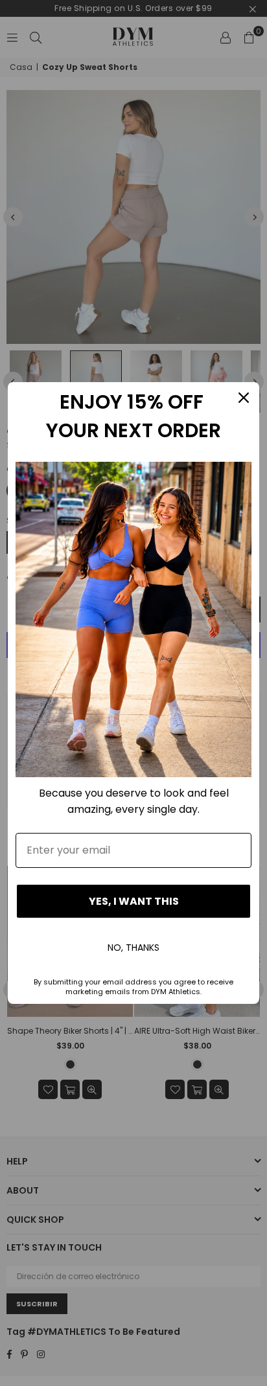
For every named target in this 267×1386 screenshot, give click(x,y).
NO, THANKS (133, 947)
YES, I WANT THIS (134, 901)
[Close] (243, 397)
